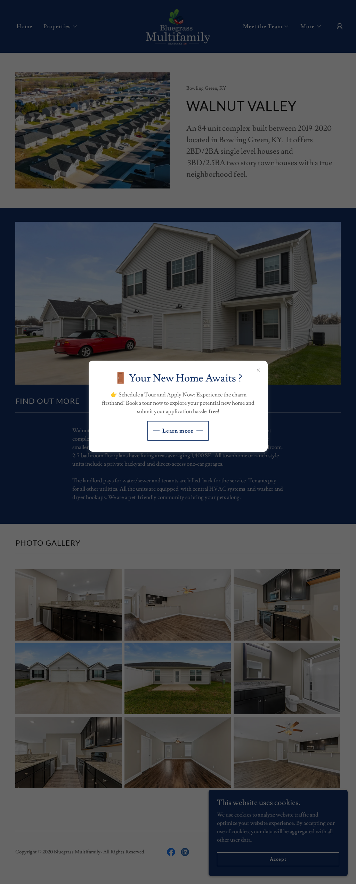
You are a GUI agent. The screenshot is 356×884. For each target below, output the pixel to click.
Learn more (178, 430)
